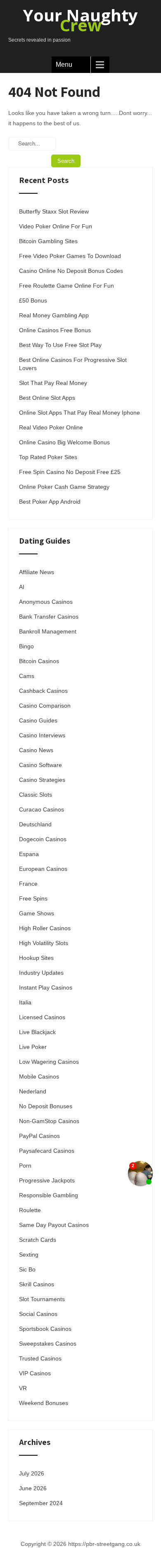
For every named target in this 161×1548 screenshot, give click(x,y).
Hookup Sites (36, 958)
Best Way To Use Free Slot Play (60, 345)
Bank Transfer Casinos (48, 616)
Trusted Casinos (40, 1358)
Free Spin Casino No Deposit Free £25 (70, 472)
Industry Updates (41, 972)
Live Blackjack (37, 1032)
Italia (25, 1002)
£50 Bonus (33, 300)
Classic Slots (35, 794)
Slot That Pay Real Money (53, 383)
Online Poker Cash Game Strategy (64, 486)
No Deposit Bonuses (45, 1106)
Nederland (32, 1091)
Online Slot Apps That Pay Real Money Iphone (79, 412)
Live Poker (33, 1047)
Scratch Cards (37, 1239)
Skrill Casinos (36, 1284)
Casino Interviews (42, 735)
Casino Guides (38, 720)
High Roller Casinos (45, 928)
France (28, 883)
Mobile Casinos (39, 1076)
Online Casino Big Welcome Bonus (64, 442)
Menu (64, 64)
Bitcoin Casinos (39, 661)
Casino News (36, 750)
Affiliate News (36, 572)
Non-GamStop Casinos (49, 1121)
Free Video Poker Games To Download (70, 256)
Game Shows (36, 913)
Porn (25, 1165)
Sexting (28, 1254)
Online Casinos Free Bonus (55, 330)
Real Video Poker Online (51, 427)
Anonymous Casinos (46, 601)
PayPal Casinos (39, 1136)
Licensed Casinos (42, 1017)
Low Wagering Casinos (49, 1061)
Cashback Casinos (43, 690)
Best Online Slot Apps (47, 397)
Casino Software (40, 765)
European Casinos (43, 868)
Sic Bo (27, 1269)
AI (21, 587)
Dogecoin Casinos (42, 839)
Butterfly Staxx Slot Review (54, 211)
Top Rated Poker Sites (48, 457)
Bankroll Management (47, 631)
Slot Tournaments (42, 1299)
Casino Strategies (42, 779)
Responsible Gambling (48, 1195)
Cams (26, 676)
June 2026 (33, 1488)
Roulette (30, 1210)
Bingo (26, 646)
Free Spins (33, 898)
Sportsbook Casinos (45, 1328)
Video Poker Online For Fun (55, 226)
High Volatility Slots (43, 943)
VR (23, 1388)
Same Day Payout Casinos (54, 1225)
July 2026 (31, 1473)
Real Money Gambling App (54, 315)
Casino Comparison (45, 705)
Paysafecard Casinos (46, 1150)
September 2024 (41, 1503)
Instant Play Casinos (45, 987)
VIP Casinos (35, 1373)
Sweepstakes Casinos (47, 1343)
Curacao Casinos (41, 809)
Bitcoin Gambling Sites (48, 241)
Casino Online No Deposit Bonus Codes (71, 270)
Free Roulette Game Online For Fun (66, 285)
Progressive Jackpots (47, 1180)
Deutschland (35, 824)
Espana (29, 854)
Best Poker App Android (49, 501)
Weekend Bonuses (43, 1403)
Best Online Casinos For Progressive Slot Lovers (73, 364)
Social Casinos (38, 1314)
